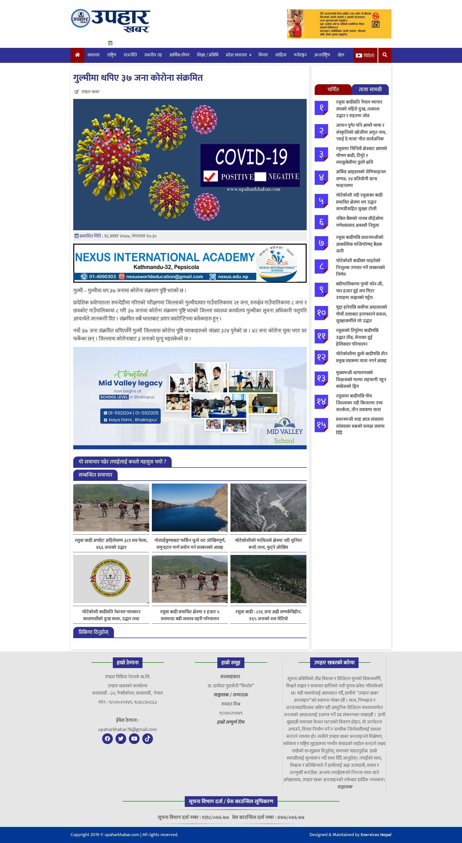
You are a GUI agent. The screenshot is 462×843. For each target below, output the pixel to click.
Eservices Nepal (376, 834)
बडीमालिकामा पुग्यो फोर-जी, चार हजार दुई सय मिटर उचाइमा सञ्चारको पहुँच (359, 290)
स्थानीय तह (153, 55)
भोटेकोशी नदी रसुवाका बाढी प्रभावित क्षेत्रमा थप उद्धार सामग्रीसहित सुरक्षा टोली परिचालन (359, 205)
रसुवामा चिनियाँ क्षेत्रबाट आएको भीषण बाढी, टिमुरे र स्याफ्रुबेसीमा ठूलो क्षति (361, 155)
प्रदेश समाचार (236, 55)
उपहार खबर (90, 91)
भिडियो (369, 56)
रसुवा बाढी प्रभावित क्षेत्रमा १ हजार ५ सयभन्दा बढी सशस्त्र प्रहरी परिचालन (190, 615)
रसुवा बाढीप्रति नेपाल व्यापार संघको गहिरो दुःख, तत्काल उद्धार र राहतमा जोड (359, 109)
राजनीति (130, 55)
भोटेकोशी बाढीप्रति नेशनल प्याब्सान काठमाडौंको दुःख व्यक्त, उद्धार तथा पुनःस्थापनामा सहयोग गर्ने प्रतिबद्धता (111, 615)
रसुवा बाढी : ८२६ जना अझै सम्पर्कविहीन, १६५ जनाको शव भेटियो (268, 615)
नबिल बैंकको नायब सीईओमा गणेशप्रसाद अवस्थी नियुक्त (359, 222)
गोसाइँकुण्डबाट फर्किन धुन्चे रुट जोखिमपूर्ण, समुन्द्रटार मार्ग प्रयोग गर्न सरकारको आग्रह (190, 544)
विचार (263, 55)
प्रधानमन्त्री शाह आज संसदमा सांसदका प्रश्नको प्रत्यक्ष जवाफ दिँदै (360, 426)
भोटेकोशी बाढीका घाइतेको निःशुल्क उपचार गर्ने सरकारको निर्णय (360, 267)
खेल (341, 55)
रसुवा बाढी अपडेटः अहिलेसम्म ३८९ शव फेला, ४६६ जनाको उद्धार (111, 544)
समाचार (93, 55)
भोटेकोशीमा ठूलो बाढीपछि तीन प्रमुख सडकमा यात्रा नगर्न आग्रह (361, 357)
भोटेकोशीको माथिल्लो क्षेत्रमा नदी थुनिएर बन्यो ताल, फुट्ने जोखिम (268, 544)
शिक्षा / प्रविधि (207, 55)
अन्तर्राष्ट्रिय (322, 55)
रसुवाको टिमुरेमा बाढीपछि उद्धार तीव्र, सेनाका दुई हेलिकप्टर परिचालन (357, 337)
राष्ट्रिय (111, 55)
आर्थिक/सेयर (179, 55)
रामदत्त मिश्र (230, 704)
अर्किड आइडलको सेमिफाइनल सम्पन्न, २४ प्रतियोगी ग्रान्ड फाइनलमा (361, 178)
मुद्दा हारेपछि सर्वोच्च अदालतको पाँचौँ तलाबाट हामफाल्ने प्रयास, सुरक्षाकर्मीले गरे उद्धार (361, 314)
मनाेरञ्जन (300, 55)
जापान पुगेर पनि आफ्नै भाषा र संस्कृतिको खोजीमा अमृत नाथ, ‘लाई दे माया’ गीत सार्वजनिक (361, 132)
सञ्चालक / (223, 695)
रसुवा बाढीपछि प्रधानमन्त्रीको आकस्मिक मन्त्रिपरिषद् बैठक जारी (359, 244)
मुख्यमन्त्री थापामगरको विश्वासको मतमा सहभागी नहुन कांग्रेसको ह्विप (361, 379)
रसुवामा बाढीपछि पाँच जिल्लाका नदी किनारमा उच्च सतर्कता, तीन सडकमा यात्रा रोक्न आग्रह (359, 406)
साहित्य (280, 55)
